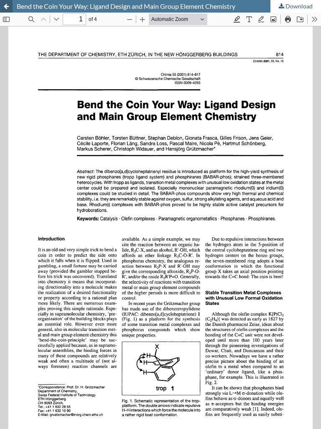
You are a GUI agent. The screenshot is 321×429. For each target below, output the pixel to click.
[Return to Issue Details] (6, 6)
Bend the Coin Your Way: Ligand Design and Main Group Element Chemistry (126, 6)
